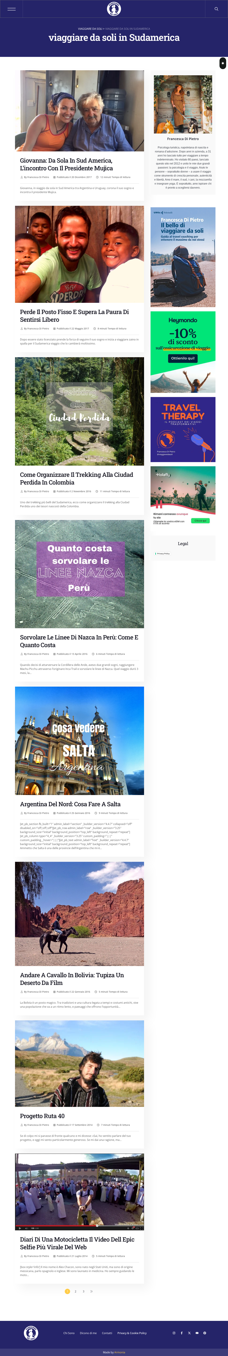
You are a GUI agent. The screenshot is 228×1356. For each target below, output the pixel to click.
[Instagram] (174, 1333)
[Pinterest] (204, 1333)
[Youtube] (197, 1333)
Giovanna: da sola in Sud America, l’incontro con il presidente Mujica (66, 164)
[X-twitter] (189, 1333)
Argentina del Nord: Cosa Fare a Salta (70, 804)
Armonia (119, 1352)
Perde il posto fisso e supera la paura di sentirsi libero (74, 315)
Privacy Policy (163, 553)
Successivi (91, 1291)
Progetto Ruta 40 (42, 1116)
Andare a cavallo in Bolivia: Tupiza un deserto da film (72, 979)
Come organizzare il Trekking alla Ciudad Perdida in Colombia (76, 478)
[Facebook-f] (181, 1333)
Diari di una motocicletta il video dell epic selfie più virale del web (77, 1243)
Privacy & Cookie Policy (132, 1333)
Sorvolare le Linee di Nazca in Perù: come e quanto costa (79, 641)
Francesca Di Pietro (36, 177)
